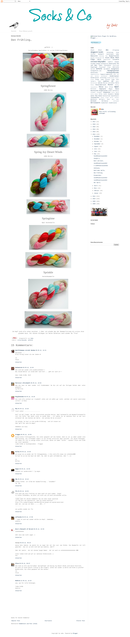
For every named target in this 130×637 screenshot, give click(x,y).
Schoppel (93, 92)
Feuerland (94, 67)
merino (100, 83)
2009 (94, 201)
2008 (94, 203)
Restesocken (94, 90)
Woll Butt (115, 99)
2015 (94, 126)
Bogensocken (107, 59)
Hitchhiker (104, 76)
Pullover (93, 89)
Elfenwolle (104, 63)
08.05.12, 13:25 (29, 396)
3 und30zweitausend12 (101, 165)
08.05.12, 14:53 (24, 469)
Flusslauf (102, 67)
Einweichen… (98, 175)
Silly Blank (94, 94)
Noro (106, 87)
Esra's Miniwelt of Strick (24, 529)
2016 (94, 124)
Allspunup (116, 50)
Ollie (111, 87)
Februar (97, 190)
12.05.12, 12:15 (26, 580)
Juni (96, 151)
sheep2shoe (106, 92)
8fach (100, 50)
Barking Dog (103, 56)
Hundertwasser (114, 76)
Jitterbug (103, 77)
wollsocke (18, 517)
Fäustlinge (116, 65)
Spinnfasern (115, 96)
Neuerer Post (15, 620)
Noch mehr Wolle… (99, 170)
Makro (117, 81)
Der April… (97, 182)
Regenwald (102, 89)
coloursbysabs (22, 340)
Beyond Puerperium (96, 57)
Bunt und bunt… (99, 161)
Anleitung (110, 52)
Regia (110, 89)
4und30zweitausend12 (100, 163)
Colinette (116, 59)
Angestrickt (97, 52)
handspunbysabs (113, 72)
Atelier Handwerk (97, 54)
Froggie (17, 434)
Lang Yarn (115, 79)
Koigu (97, 79)
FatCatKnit (107, 65)
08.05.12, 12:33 (28, 367)
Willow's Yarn (104, 99)
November (97, 139)
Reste (117, 89)
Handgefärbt (115, 69)
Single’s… (97, 158)
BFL (103, 57)
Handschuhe (94, 72)
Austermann (110, 54)
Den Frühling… (98, 173)
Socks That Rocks (96, 96)
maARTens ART (108, 81)
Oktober (97, 141)
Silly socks (103, 94)
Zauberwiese (113, 103)
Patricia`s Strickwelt (22, 383)
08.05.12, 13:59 (26, 434)
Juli (96, 149)
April (96, 185)
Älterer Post (80, 620)
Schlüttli (116, 90)
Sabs (32, 338)
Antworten (18, 362)
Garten (93, 69)
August (96, 146)
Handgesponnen (113, 71)
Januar (96, 193)
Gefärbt (30, 340)
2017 (94, 121)
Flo (16, 491)
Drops (98, 63)
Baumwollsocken (114, 56)
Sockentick (18, 367)
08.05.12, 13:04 (36, 383)
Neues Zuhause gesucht (25, 31)
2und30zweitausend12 (100, 177)
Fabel (100, 65)
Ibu (16, 479)
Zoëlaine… (97, 168)
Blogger (75, 633)
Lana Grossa (105, 79)
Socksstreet (106, 96)
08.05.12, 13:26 (23, 408)
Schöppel (99, 92)
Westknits (94, 99)
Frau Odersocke (113, 67)
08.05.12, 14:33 (25, 451)
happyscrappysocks (106, 74)
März (96, 188)
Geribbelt (107, 69)
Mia (16, 408)
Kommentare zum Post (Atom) (28, 623)
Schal (110, 90)
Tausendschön (95, 97)
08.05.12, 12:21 (41, 350)
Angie (17, 469)
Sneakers (111, 94)
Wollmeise (105, 101)
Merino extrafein (109, 83)
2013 (94, 131)
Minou (92, 84)
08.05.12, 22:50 (39, 529)
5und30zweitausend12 (100, 156)
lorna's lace (96, 81)
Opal (116, 87)
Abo (107, 50)
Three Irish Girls (107, 97)
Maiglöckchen (19, 396)
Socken (117, 94)
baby (117, 54)
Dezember (97, 136)
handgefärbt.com (96, 70)
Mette (117, 83)
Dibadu (117, 62)
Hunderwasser (95, 77)
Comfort (110, 62)
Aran (117, 52)
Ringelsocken (103, 90)
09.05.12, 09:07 (24, 563)
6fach (92, 50)
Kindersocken (111, 77)
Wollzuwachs (95, 103)
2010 (94, 198)
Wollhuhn (93, 101)
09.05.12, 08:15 (25, 542)
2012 (94, 134)
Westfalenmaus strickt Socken (25, 350)
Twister (117, 97)
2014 (94, 129)
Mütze (101, 87)
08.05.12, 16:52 (23, 491)
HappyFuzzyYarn (95, 74)
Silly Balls (115, 92)
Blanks (107, 57)
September (97, 144)
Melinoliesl (94, 83)
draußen (93, 63)
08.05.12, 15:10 (23, 479)
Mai (95, 154)
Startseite (13, 31)
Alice (17, 563)
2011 (94, 196)
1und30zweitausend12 (100, 180)
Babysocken (94, 56)
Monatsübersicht (101, 84)
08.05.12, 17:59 (27, 517)
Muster (110, 85)
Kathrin (17, 580)
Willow (17, 451)
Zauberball (104, 103)
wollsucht (116, 101)
